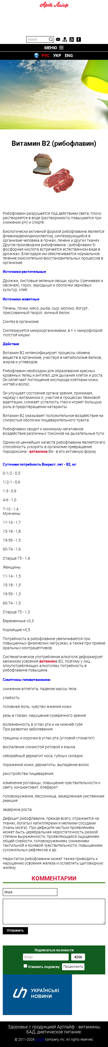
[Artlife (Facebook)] (78, 39)
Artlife (39, 1039)
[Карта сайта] (65, 39)
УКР (57, 55)
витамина (38, 451)
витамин (47, 661)
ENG (69, 55)
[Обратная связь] (58, 39)
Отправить (15, 930)
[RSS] (72, 39)
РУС (46, 55)
